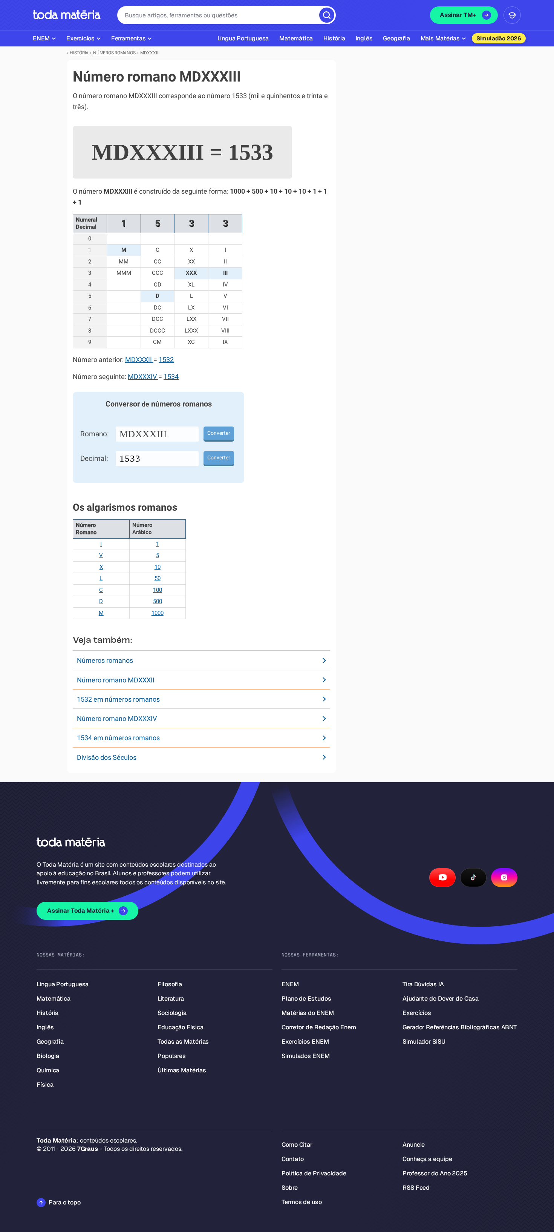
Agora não (277, 711)
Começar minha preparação (270, 689)
